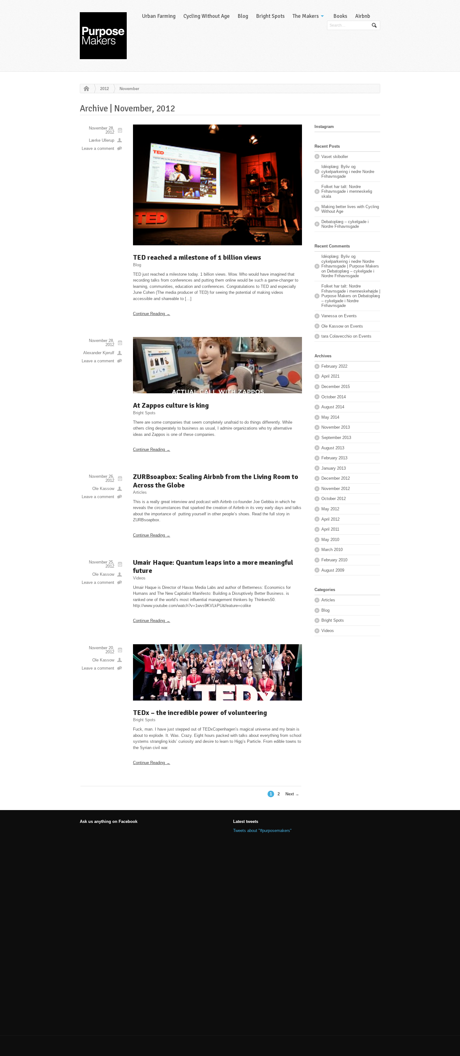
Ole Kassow (103, 488)
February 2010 (334, 560)
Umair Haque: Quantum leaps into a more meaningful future (213, 566)
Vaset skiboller (334, 156)
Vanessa (329, 316)
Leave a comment (98, 148)
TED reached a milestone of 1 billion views (197, 257)
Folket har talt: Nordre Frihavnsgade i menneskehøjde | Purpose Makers (350, 291)
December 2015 (335, 386)
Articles (140, 492)
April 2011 (330, 529)
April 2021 (330, 376)
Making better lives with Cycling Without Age (350, 209)
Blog (243, 16)
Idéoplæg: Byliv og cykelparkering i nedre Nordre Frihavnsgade (347, 171)
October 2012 (333, 498)
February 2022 (334, 366)
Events (350, 316)
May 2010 (330, 539)
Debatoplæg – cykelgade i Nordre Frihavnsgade (345, 224)
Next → (292, 794)
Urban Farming (159, 16)
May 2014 (330, 417)
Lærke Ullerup (101, 140)
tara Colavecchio (336, 336)
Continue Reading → (151, 313)
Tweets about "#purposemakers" (262, 830)
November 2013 (335, 427)
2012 (104, 88)
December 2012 (335, 478)
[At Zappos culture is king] (217, 365)
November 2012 (335, 488)
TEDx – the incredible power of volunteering (200, 712)
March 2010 (332, 549)
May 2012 (330, 509)
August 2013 (332, 448)
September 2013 (336, 437)
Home (84, 89)
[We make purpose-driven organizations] (103, 35)
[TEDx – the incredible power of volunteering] (217, 672)
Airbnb (362, 16)
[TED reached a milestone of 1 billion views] (217, 185)
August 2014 (332, 407)
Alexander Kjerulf (98, 352)
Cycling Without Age (206, 16)
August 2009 (332, 570)
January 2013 (333, 468)
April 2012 (330, 519)
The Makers (306, 16)
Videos (139, 578)
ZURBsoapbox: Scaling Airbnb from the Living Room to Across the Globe (215, 480)
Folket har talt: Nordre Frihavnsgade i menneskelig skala (346, 191)
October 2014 (333, 397)
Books (340, 16)
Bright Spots (270, 16)
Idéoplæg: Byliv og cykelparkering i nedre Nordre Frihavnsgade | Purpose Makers (350, 261)
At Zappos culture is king (171, 405)
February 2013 (334, 458)
